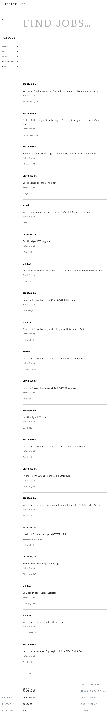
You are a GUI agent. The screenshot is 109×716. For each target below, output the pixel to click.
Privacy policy (89, 697)
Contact (27, 704)
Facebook (7, 710)
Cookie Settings (90, 684)
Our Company (30, 697)
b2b (25, 710)
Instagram (8, 704)
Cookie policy (89, 704)
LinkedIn (7, 697)
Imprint (85, 710)
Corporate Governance (30, 690)
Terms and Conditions (94, 691)
